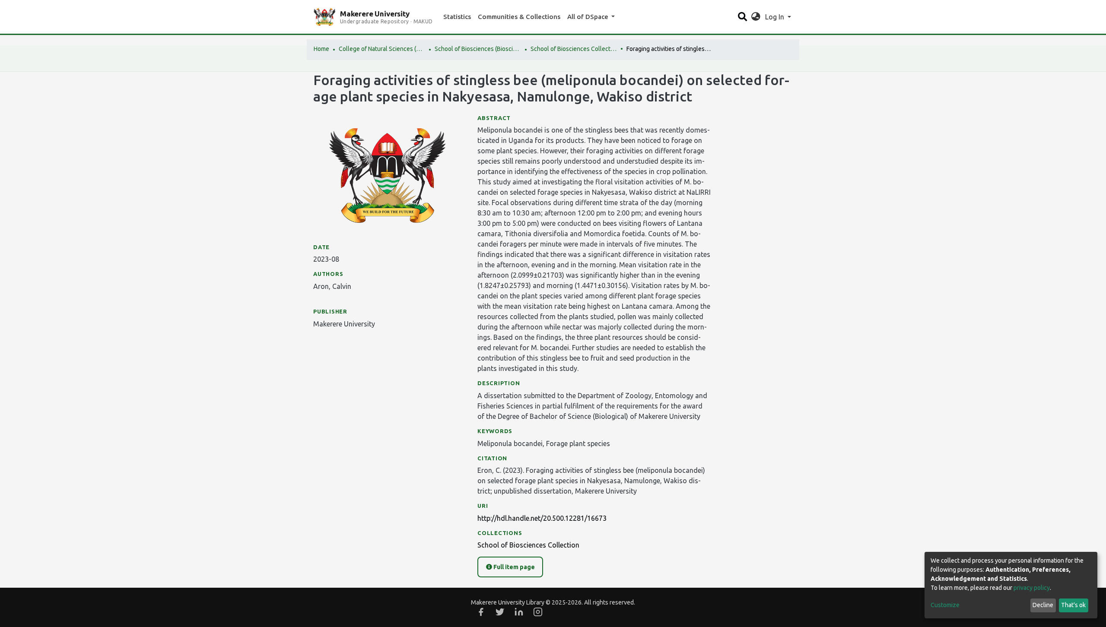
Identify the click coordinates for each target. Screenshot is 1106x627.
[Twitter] (500, 612)
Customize (945, 605)
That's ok (1073, 605)
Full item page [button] (513, 567)
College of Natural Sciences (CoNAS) (382, 48)
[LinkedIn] (519, 612)
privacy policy (1032, 587)
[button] (755, 17)
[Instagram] (538, 612)
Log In (775, 17)
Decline (1043, 605)
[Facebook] (481, 612)
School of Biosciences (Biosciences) (478, 48)
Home (321, 48)
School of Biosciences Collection (574, 48)
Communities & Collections (519, 16)
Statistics (457, 16)
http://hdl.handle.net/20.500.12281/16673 (542, 518)
